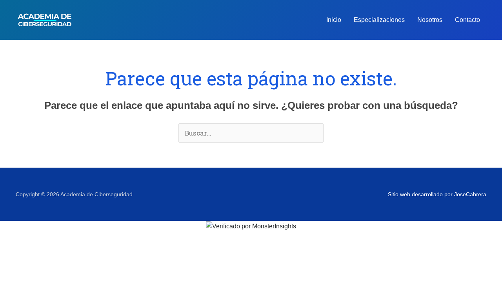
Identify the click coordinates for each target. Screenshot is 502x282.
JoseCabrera (470, 194)
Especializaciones (379, 19)
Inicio (333, 19)
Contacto (467, 19)
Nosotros (429, 19)
